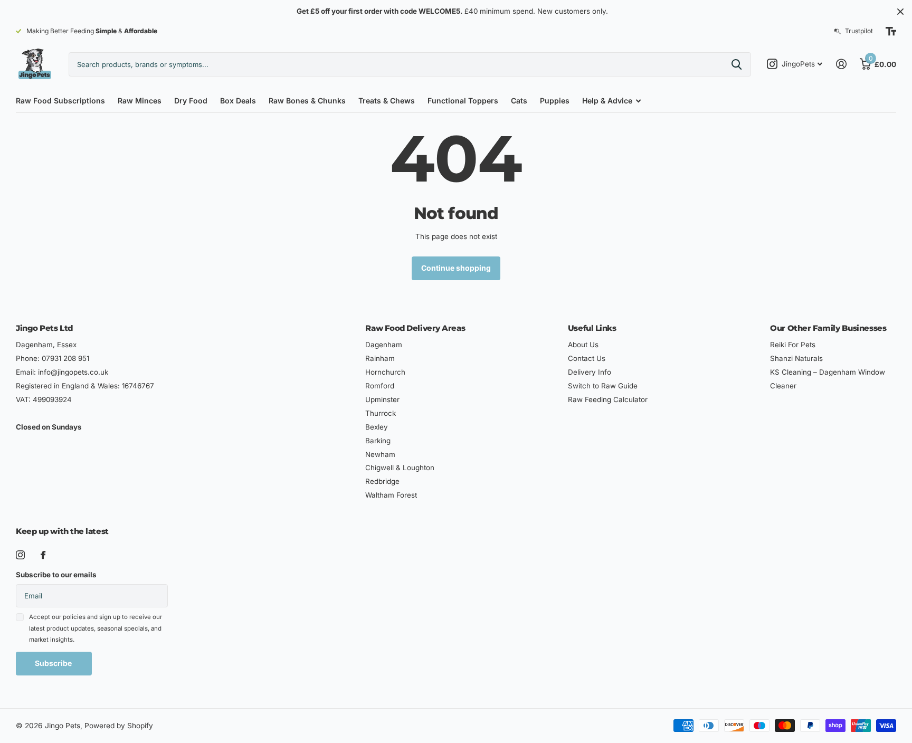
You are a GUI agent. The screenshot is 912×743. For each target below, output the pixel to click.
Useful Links (592, 328)
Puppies (554, 100)
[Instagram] (20, 554)
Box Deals (238, 100)
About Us (583, 344)
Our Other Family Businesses (828, 328)
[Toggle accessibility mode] (891, 31)
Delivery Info (589, 372)
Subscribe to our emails (56, 574)
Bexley (376, 427)
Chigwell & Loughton (399, 467)
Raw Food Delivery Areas (415, 328)
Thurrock (380, 413)
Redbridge (382, 481)
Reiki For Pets (792, 344)
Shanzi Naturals (796, 358)
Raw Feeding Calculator (608, 399)
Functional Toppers (463, 100)
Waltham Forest (391, 495)
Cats (519, 100)
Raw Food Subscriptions (60, 100)
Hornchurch (385, 372)
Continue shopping (456, 267)
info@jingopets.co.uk (73, 372)
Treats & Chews (386, 100)
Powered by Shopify (118, 725)
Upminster (382, 399)
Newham (380, 454)
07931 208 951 (65, 358)
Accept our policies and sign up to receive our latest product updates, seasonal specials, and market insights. (95, 628)
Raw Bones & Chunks (307, 100)
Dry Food (190, 100)
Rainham (380, 358)
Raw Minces (140, 100)
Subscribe (54, 663)
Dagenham (383, 344)
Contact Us (586, 358)
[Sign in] (841, 64)
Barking (378, 440)
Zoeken (736, 64)
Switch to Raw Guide (603, 386)
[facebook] (43, 555)
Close (900, 11)
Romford (379, 386)
